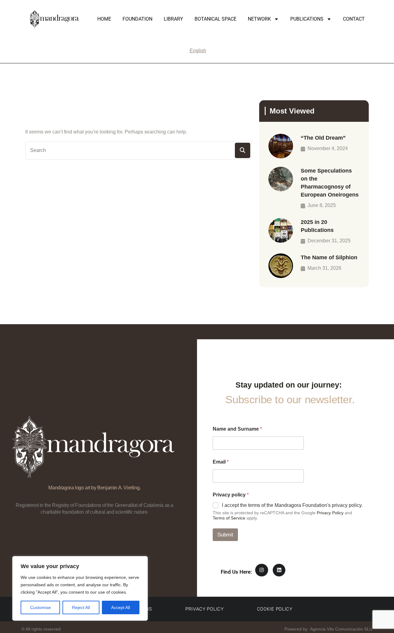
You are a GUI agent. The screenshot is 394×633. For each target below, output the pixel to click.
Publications (307, 19)
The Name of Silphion (329, 257)
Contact (354, 19)
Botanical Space (215, 19)
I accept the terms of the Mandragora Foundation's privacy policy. (292, 505)
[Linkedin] (279, 570)
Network (259, 19)
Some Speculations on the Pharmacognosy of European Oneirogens (330, 183)
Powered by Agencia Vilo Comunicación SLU (327, 629)
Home (104, 19)
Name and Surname (237, 429)
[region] (80, 588)
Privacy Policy (330, 512)
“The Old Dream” (323, 138)
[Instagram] (261, 570)
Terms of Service (229, 518)
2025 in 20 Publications (317, 226)
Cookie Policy (274, 609)
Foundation (137, 19)
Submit (225, 535)
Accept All (120, 607)
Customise (40, 607)
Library (173, 19)
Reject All (81, 607)
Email (221, 461)
